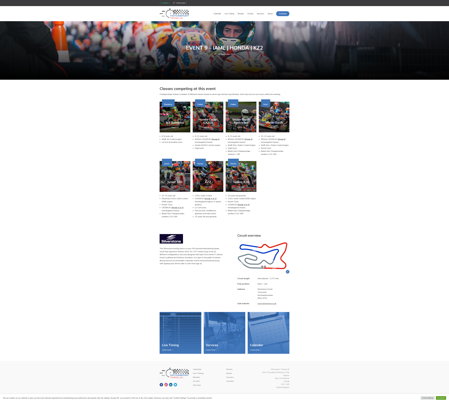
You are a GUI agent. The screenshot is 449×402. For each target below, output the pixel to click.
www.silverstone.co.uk (266, 303)
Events (229, 369)
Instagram (166, 384)
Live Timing (229, 13)
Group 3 (248, 139)
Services (260, 13)
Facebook (161, 384)
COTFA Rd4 (180, 3)
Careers (230, 377)
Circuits (250, 13)
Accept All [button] (441, 398)
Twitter (175, 384)
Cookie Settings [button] (427, 398)
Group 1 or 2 (177, 207)
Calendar (217, 13)
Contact (282, 13)
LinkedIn (170, 384)
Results (241, 13)
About (270, 13)
